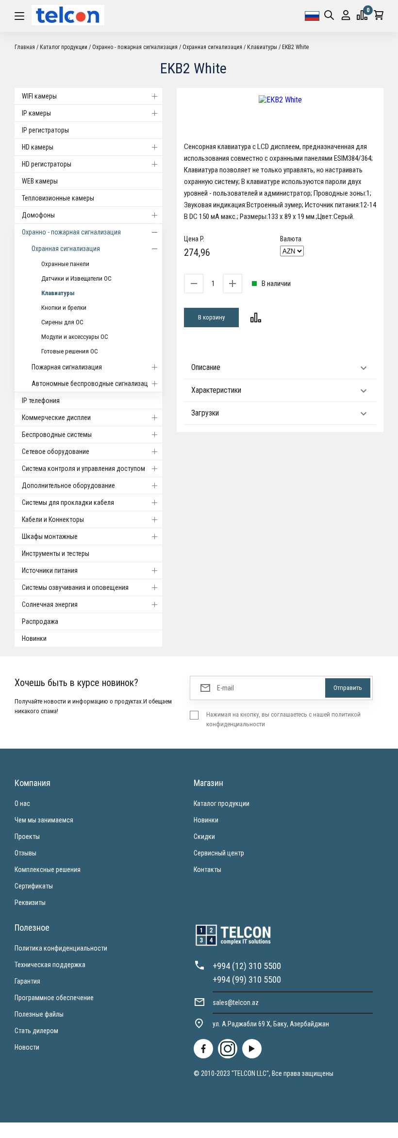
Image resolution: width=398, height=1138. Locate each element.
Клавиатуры (58, 293)
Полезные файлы (39, 1014)
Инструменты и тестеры (55, 553)
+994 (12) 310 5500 (247, 966)
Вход (345, 16)
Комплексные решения (48, 869)
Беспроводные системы (57, 434)
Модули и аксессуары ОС (74, 336)
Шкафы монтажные (50, 536)
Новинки (34, 638)
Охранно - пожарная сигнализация (71, 232)
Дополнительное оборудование (68, 485)
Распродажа (40, 621)
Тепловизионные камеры (58, 198)
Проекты (27, 836)
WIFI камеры (39, 96)
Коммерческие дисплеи (56, 417)
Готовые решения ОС (69, 351)
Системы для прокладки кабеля (68, 502)
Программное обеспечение (54, 998)
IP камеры (36, 113)
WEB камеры (40, 181)
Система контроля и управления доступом (83, 468)
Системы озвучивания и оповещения (75, 587)
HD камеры (37, 147)
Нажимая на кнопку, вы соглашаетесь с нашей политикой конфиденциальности (283, 719)
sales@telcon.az (236, 1002)
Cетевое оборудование (55, 451)
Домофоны (38, 215)
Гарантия (27, 981)
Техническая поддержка (50, 965)
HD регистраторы (46, 164)
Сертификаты (34, 886)
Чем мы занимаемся (44, 820)
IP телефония (41, 400)
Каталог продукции (221, 803)
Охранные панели (65, 264)
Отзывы (25, 853)
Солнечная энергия (50, 604)
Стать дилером (36, 1031)
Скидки (204, 836)
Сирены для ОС (62, 322)
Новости (27, 1047)
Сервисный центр (219, 853)
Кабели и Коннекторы (53, 519)
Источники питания (50, 570)
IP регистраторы (45, 130)
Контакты (207, 869)
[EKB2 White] (280, 99)
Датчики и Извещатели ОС (76, 278)
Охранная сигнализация (66, 248)
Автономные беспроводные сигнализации (93, 383)
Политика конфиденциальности (61, 948)
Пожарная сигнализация (67, 367)
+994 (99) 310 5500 (247, 979)
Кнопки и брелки (63, 307)
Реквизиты (30, 902)
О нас (22, 803)
